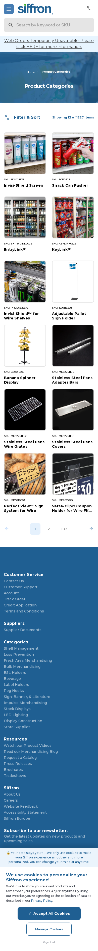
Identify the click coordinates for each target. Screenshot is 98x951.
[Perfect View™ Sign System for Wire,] (25, 474)
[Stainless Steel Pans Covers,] (73, 410)
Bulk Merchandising (22, 666)
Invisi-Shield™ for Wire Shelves (21, 315)
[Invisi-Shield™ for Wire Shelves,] (25, 282)
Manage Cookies (49, 929)
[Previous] (8, 529)
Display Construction (23, 721)
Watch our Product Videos (28, 745)
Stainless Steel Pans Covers (72, 444)
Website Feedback (21, 806)
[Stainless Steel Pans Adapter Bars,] (73, 346)
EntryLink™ (15, 249)
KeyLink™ (61, 249)
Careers (11, 800)
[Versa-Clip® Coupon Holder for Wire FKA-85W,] (73, 474)
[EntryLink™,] (25, 217)
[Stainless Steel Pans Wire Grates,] (25, 410)
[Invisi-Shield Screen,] (25, 153)
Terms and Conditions (24, 611)
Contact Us (14, 581)
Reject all (49, 942)
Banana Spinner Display (20, 380)
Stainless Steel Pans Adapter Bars (72, 380)
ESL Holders (15, 672)
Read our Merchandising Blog (31, 751)
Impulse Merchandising (25, 702)
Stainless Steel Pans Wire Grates (24, 444)
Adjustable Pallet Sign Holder (69, 315)
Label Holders (16, 684)
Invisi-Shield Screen (23, 185)
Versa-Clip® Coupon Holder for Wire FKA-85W (72, 508)
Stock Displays (17, 709)
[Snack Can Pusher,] (73, 153)
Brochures (13, 769)
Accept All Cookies (51, 913)
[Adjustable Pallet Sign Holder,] (73, 282)
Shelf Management (21, 648)
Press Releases (18, 763)
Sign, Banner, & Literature (27, 696)
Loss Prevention (19, 654)
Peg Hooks (14, 690)
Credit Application (20, 605)
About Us (12, 794)
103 (64, 529)
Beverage (12, 678)
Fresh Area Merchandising (28, 660)
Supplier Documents (22, 630)
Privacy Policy (41, 900)
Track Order (14, 599)
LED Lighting (16, 715)
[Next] (90, 529)
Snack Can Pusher (70, 185)
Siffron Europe (17, 818)
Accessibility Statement (25, 812)
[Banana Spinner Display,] (25, 346)
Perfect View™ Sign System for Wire (24, 508)
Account (11, 593)
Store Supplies (17, 727)
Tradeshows (15, 775)
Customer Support (20, 587)
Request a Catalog (20, 757)
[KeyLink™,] (73, 217)
